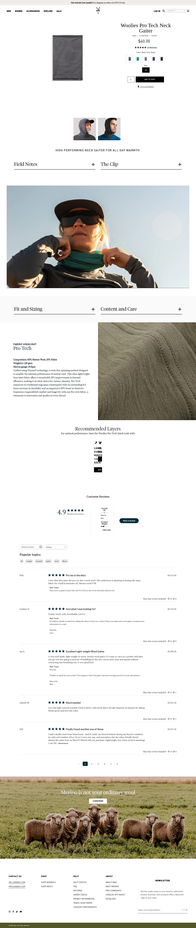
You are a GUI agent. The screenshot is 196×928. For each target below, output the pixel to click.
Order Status (80, 894)
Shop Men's (47, 886)
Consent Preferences (85, 906)
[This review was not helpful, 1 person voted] (174, 692)
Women (18, 11)
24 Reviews (152, 47)
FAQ (75, 886)
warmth (39, 561)
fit (22, 561)
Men (9, 11)
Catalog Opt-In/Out (115, 894)
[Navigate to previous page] (78, 764)
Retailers (111, 898)
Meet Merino (112, 886)
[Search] (164, 10)
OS (146, 69)
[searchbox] (29, 547)
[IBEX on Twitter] (17, 912)
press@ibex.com (17, 886)
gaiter (48, 561)
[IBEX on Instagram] (10, 912)
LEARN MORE (98, 801)
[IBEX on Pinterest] (21, 912)
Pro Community (113, 890)
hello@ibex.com (17, 882)
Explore (48, 11)
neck (57, 561)
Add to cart (149, 79)
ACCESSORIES (33, 11)
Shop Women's (48, 882)
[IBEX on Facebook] (13, 912)
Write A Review (129, 520)
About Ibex (111, 882)
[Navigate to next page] (117, 764)
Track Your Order (82, 902)
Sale (59, 11)
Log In (157, 10)
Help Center (79, 882)
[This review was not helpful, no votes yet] (174, 598)
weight (29, 561)
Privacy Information (83, 898)
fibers (64, 561)
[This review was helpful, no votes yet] (169, 598)
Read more (63, 743)
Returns (77, 890)
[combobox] (55, 547)
